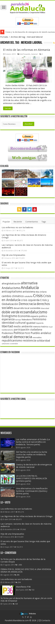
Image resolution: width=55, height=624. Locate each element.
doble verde (10, 312)
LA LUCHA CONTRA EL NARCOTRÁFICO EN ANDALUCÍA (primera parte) (31, 478)
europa (18, 320)
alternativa (29, 283)
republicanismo (12, 340)
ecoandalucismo (33, 312)
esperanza (8, 319)
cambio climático (13, 296)
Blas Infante (41, 292)
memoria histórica (40, 327)
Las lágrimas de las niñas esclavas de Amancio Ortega (26, 516)
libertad (7, 326)
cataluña (28, 296)
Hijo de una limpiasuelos (13, 255)
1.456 (19, 565)
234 (19, 582)
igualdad (30, 322)
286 (17, 575)
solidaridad (43, 340)
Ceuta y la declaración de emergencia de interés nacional (34, 465)
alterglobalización (11, 283)
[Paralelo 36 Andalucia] (27, 8)
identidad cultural (14, 322)
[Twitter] (29, 209)
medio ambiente (23, 326)
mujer (51, 327)
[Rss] (19, 209)
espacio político (38, 316)
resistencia (29, 340)
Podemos (7, 333)
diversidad (45, 308)
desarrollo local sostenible (27, 308)
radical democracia (17, 337)
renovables (37, 337)
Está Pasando (25, 54)
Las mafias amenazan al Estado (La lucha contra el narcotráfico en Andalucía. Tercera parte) (33, 442)
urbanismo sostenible (10, 344)
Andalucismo (11, 288)
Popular (6, 221)
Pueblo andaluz (41, 333)
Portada (4, 37)
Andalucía (30, 287)
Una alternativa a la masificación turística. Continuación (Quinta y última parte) (32, 491)
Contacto (45, 620)
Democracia (27, 304)
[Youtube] (34, 209)
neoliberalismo (7, 330)
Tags (43, 221)
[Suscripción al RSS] (54, 43)
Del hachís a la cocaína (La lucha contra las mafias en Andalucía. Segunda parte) (31, 454)
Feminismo (39, 319)
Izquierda (39, 323)
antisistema (29, 291)
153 (32, 590)
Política (19, 333)
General (34, 54)
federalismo (27, 319)
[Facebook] (24, 209)
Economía (24, 316)
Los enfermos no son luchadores (17, 227)
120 (16, 604)
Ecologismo (9, 316)
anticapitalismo (12, 291)
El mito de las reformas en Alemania (26, 49)
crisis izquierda (30, 300)
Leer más (8, 108)
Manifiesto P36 (23, 587)
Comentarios (31, 221)
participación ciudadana (28, 329)
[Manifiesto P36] (8, 590)
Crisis (38, 295)
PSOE (27, 333)
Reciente (18, 221)
